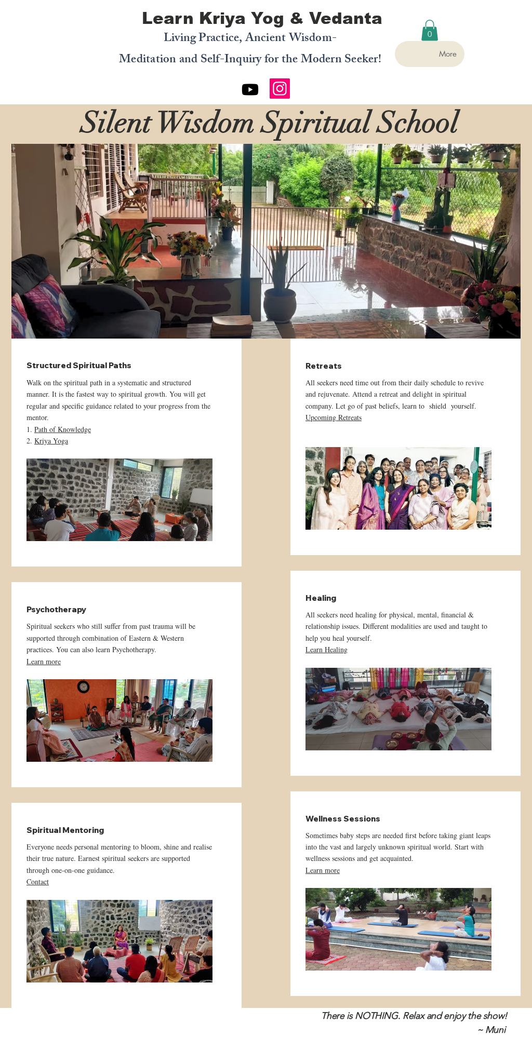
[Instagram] (280, 88)
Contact (37, 881)
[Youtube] (250, 89)
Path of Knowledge (62, 429)
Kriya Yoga (51, 441)
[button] (429, 30)
